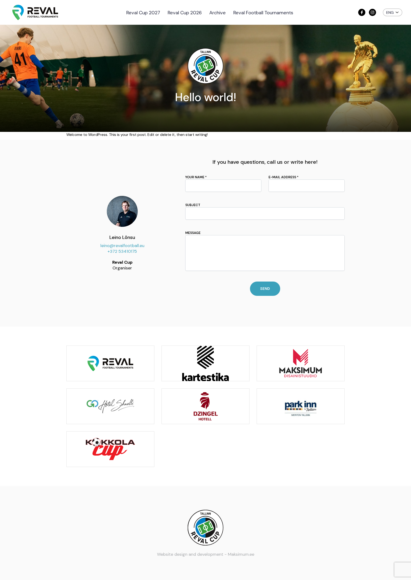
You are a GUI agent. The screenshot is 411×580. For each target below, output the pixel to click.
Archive (217, 12)
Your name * (196, 177)
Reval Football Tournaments (263, 12)
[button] (392, 12)
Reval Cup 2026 (185, 12)
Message (193, 233)
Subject (192, 205)
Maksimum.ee (241, 554)
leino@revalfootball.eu (122, 245)
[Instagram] (372, 12)
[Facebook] (361, 12)
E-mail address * (283, 177)
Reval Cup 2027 (143, 12)
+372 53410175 (122, 251)
